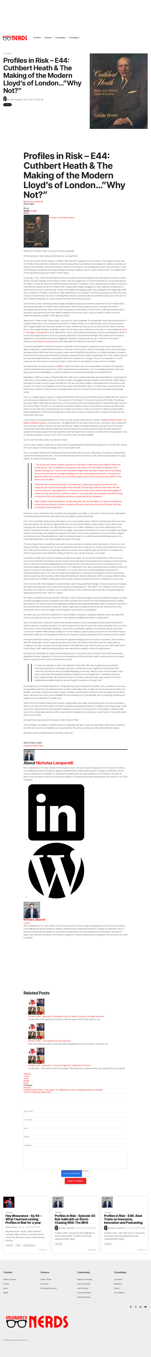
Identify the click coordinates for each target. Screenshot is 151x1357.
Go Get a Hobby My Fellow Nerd (37, 1092)
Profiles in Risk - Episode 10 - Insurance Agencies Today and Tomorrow (59, 1065)
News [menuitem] (5, 1288)
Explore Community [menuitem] (85, 1279)
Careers (47, 37)
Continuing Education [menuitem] (48, 1288)
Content (36, 37)
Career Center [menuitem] (45, 1279)
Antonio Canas (11, 1227)
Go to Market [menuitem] (119, 1293)
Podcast (7, 105)
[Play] (24, 206)
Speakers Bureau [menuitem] (83, 1297)
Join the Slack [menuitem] (82, 1288)
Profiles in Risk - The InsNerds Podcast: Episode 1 (49, 1041)
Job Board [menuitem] (44, 1284)
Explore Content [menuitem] (9, 1279)
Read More (43, 1250)
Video (18, 1245)
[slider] (49, 217)
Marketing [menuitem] (118, 1284)
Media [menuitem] (5, 1293)
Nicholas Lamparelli (15, 99)
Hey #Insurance (29, 1245)
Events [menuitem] (116, 1288)
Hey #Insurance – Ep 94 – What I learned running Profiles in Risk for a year (24, 1219)
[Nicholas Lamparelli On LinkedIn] (56, 839)
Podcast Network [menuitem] (84, 1293)
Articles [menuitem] (6, 1284)
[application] (51, 207)
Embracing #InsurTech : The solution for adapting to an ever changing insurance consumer (63, 1090)
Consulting (73, 37)
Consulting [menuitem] (118, 1279)
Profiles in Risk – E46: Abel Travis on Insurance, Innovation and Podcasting (123, 1219)
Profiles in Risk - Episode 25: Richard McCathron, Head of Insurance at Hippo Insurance (66, 1016)
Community (60, 37)
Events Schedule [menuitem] (83, 1284)
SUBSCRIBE (32, 211)
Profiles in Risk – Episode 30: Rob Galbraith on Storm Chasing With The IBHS (75, 1219)
